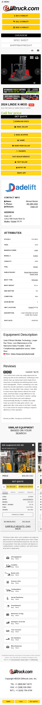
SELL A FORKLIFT (22, 22)
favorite (22, 151)
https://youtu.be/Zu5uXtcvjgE (22, 354)
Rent (17, 559)
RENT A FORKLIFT (22, 27)
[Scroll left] (3, 487)
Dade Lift (34, 207)
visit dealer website (21, 157)
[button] (4, 69)
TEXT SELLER (26, 521)
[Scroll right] (38, 487)
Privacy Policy (24, 659)
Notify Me (21, 167)
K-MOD (35, 256)
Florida (13, 221)
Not (35, 372)
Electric (35, 267)
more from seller (22, 146)
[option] (21, 69)
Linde (36, 250)
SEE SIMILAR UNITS (9, 521)
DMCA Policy (34, 659)
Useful (28, 372)
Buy (12, 559)
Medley (7, 221)
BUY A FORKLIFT (22, 16)
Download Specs (21, 121)
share (22, 140)
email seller (22, 127)
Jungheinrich (28, 499)
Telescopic (34, 280)
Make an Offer (21, 135)
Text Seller (21, 162)
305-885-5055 (32, 204)
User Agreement (15, 659)
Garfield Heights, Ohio (18, 526)
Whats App (21, 173)
